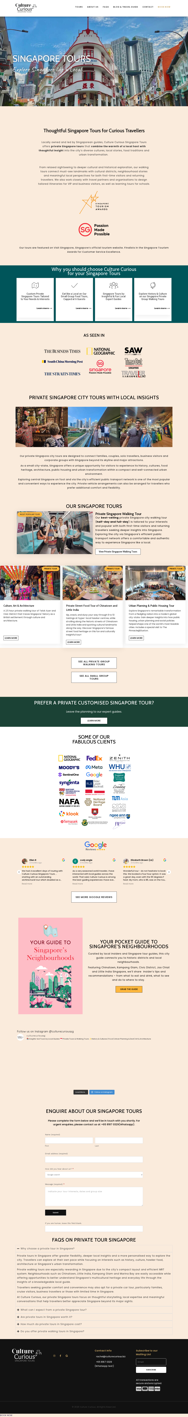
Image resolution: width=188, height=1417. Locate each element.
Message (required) (55, 1184)
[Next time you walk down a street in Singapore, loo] (36, 1076)
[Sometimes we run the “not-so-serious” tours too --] (36, 1054)
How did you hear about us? (59, 1169)
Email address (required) (56, 1153)
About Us (92, 7)
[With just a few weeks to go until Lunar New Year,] (113, 1054)
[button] (18, 427)
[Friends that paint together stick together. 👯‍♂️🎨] (152, 1076)
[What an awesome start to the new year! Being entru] (152, 1054)
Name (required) (52, 1134)
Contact (148, 7)
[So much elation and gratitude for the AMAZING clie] (74, 1076)
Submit (55, 1212)
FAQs (106, 7)
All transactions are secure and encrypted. (149, 1381)
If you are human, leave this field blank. (63, 1223)
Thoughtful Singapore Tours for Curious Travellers (94, 131)
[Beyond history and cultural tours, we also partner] (74, 1054)
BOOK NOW (164, 7)
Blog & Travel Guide (125, 7)
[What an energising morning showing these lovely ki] (113, 1076)
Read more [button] (27, 884)
